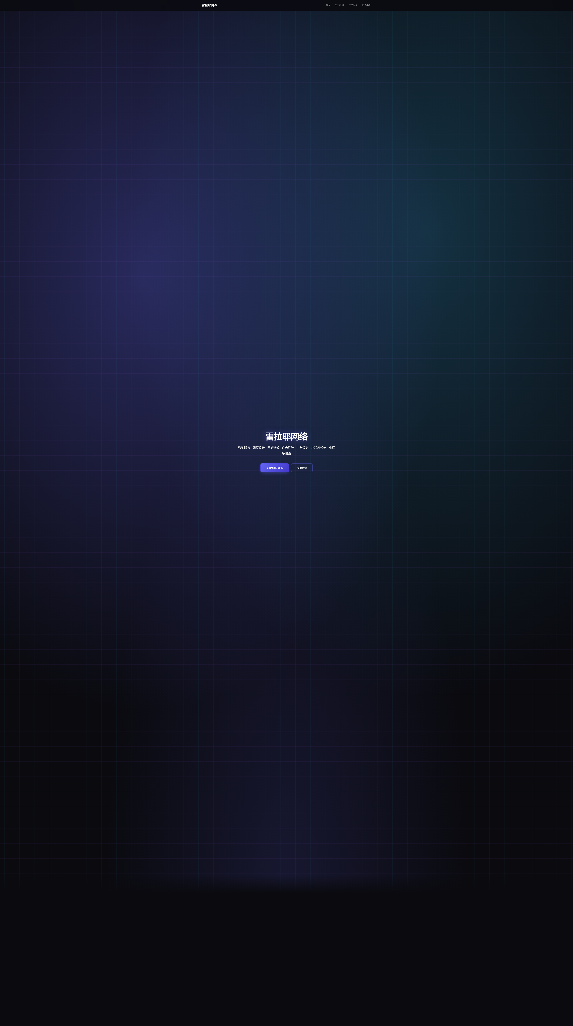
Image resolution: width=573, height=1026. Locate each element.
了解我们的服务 (274, 467)
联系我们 (366, 5)
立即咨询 (302, 467)
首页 (328, 5)
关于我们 (339, 5)
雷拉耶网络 (210, 5)
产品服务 (353, 5)
